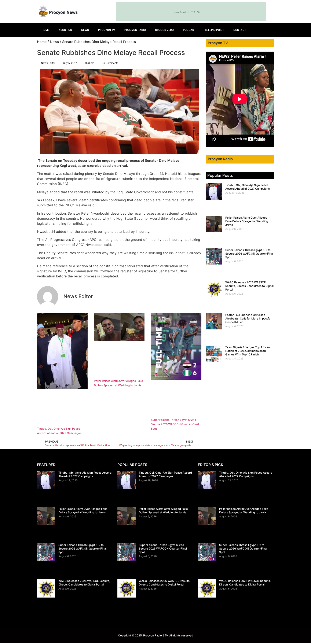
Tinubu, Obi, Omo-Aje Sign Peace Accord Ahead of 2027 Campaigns (247, 186)
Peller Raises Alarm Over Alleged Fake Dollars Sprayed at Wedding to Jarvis (248, 221)
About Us (65, 30)
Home (45, 30)
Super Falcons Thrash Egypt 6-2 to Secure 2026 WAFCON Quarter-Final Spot (175, 424)
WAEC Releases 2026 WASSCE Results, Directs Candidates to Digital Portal (249, 286)
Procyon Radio (135, 30)
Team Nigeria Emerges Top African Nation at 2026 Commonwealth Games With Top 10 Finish (247, 350)
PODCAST (189, 30)
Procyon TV (106, 30)
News (85, 30)
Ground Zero (164, 30)
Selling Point (214, 30)
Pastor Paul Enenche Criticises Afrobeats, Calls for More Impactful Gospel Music (248, 318)
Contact (239, 30)
